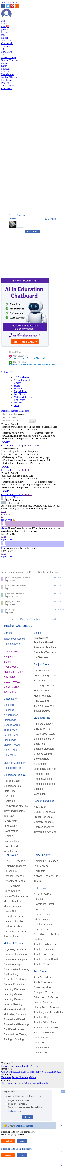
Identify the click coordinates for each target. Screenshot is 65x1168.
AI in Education (18, 356)
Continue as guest (31, 445)
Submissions (32, 1083)
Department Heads (14, 881)
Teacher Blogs (42, 1017)
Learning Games (13, 994)
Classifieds (6, 88)
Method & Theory (23, 397)
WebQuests (10, 851)
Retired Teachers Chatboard (15, 410)
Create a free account (11, 445)
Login (4, 23)
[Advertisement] (14, 200)
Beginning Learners (15, 949)
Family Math (10, 821)
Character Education (15, 954)
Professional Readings (16, 1024)
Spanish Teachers (44, 827)
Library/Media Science (16, 896)
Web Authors (41, 1037)
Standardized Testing (15, 1034)
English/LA (7, 71)
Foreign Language (44, 801)
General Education (14, 984)
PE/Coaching (41, 700)
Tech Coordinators (44, 1032)
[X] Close (27, 470)
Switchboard (11, 846)
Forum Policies (22, 1066)
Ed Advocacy (41, 919)
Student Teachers (13, 926)
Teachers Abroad (43, 642)
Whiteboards (41, 1052)
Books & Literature (44, 748)
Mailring (33, 1077)
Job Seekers (41, 866)
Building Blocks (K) (44, 738)
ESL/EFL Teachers (44, 812)
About (11, 1066)
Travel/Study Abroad (45, 832)
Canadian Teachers (45, 652)
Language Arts (42, 717)
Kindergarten (11, 715)
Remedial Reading (44, 784)
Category (5, 372)
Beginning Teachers (15, 866)
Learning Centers (13, 841)
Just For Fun (41, 929)
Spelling (38, 789)
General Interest (22, 380)
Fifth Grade (10, 740)
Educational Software (46, 997)
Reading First (41, 774)
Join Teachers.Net (10, 2)
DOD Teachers (12, 886)
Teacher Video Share (45, 1022)
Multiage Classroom (15, 763)
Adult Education (12, 768)
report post (6, 520)
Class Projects (12, 681)
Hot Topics (6, 80)
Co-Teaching (11, 974)
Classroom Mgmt (13, 964)
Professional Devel (14, 1019)
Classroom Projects (15, 775)
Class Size (40, 909)
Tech (16, 405)
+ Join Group (32, 231)
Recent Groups (8, 57)
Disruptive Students (15, 979)
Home (4, 1066)
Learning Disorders (14, 989)
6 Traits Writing (42, 728)
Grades (4, 63)
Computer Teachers (45, 992)
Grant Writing (11, 831)
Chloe (15, 497)
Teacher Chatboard (14, 638)
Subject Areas (41, 664)
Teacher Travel (42, 964)
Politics (38, 939)
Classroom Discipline (16, 959)
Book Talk (39, 743)
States (4, 66)
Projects (5, 82)
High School (11, 750)
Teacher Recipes (43, 954)
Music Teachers (42, 695)
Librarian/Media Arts (45, 768)
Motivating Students (15, 1014)
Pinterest (23, 1077)
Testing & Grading (14, 1039)
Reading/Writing (43, 779)
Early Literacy (41, 758)
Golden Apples (12, 891)
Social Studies (42, 710)
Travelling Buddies (14, 811)
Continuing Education (46, 861)
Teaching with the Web (46, 1027)
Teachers (5, 47)
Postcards (9, 801)
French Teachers (43, 817)
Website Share (42, 1047)
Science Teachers (44, 705)
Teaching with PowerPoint (48, 1012)
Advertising (7, 1083)
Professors (10, 755)
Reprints (43, 1083)
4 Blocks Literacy (43, 723)
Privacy (34, 1066)
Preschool (9, 710)
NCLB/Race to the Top (46, 934)
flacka (4, 528)
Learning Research (14, 999)
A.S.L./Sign (40, 807)
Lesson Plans (19, 1071)
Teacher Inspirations (45, 949)
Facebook (6, 1077)
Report (27, 1117)
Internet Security (43, 1002)
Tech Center (7, 85)
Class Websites (42, 987)
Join (3, 20)
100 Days (9, 816)
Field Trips (9, 791)
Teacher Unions (12, 936)
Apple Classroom (43, 982)
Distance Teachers (14, 876)
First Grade (10, 720)
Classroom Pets (12, 786)
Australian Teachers (45, 647)
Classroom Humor (44, 904)
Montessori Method (14, 1009)
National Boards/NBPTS (47, 876)
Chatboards (7, 43)
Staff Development (14, 1029)
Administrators (12, 643)
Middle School (12, 745)
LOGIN (6, 442)
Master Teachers (13, 901)
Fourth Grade (11, 735)
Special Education (14, 921)
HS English (40, 763)
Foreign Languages (45, 675)
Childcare (9, 705)
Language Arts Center (46, 685)
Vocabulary (40, 794)
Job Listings (20, 1083)
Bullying (38, 899)
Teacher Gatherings (45, 944)
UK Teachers (41, 657)
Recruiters (39, 871)
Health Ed (39, 680)
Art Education (41, 670)
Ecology (8, 836)
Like (3, 511)
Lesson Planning (13, 1004)
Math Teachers (42, 690)
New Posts (6, 53)
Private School (12, 911)
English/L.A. (20, 391)
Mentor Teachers (13, 906)
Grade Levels (11, 651)
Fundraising (10, 826)
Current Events (42, 914)
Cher (3, 548)
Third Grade (10, 730)
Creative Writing (43, 753)
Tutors (37, 881)
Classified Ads (54, 1071)
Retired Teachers (9, 60)
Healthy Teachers (43, 924)
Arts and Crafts (12, 781)
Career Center (12, 686)
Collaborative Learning (16, 969)
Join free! (8, 1141)
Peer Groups (7, 74)
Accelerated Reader (45, 733)
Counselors (10, 871)
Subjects (5, 68)
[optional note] (14, 1111)
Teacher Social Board (46, 959)
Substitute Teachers (15, 931)
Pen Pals (9, 796)
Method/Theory (9, 77)
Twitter (15, 1077)
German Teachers (44, 822)
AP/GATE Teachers (14, 861)
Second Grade (12, 725)
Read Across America (16, 806)
